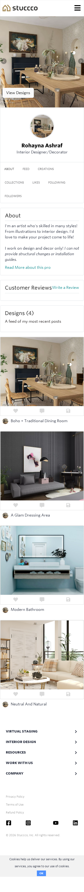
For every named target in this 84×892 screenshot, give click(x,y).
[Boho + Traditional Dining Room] (42, 60)
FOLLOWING (56, 182)
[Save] (68, 411)
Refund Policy (15, 812)
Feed (26, 169)
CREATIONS (46, 169)
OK (41, 873)
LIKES (36, 182)
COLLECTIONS (14, 182)
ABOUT (9, 169)
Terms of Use (15, 804)
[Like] (16, 411)
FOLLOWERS (13, 196)
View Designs (18, 93)
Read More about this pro (28, 267)
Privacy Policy (15, 796)
